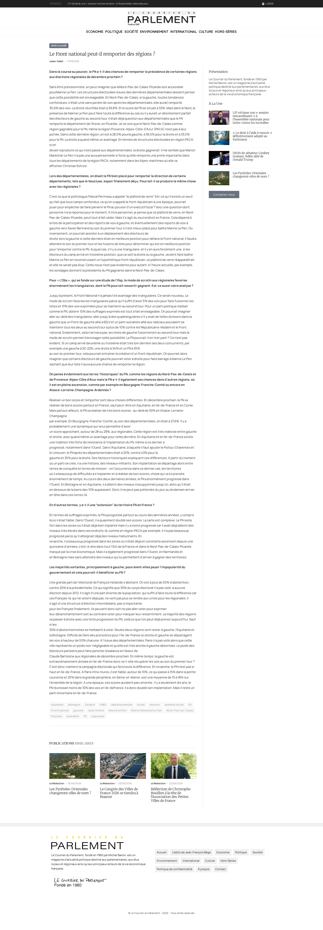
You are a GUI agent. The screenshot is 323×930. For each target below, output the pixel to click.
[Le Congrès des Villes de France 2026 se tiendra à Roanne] (123, 766)
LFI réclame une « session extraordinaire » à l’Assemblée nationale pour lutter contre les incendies (251, 117)
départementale (121, 704)
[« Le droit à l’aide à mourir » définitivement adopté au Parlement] (219, 138)
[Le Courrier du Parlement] (161, 17)
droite (141, 704)
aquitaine (57, 704)
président (73, 716)
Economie (94, 31)
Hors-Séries (226, 31)
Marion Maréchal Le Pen (146, 710)
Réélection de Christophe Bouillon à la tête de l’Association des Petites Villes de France (170, 795)
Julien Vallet (56, 61)
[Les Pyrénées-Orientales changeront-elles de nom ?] (72, 766)
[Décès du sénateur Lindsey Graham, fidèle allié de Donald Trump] (219, 158)
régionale (97, 716)
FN (189, 704)
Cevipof (90, 704)
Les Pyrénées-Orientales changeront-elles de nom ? (70, 791)
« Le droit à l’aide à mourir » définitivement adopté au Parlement (104, 3)
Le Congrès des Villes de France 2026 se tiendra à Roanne (119, 793)
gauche (78, 710)
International (183, 31)
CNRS (102, 704)
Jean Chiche (96, 710)
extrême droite (174, 704)
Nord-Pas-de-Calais (180, 710)
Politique (114, 31)
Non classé (59, 45)
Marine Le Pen (118, 710)
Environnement (154, 31)
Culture (206, 31)
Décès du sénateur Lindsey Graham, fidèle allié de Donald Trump (251, 156)
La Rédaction (56, 783)
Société (131, 31)
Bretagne (74, 704)
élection (155, 704)
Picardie (56, 716)
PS (85, 716)
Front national (60, 710)
